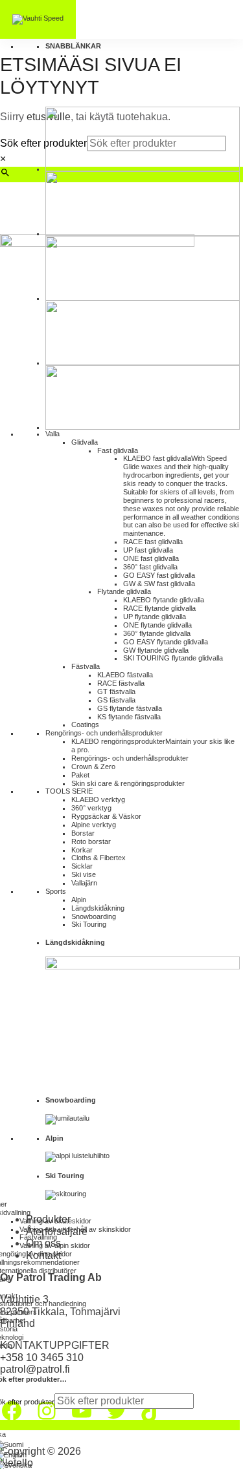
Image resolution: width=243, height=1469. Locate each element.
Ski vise (83, 874)
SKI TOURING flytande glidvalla (173, 658)
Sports (55, 891)
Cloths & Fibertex (98, 857)
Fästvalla (85, 666)
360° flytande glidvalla (157, 633)
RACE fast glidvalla (153, 541)
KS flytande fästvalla (129, 717)
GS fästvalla (116, 700)
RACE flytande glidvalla (159, 608)
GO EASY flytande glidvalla (165, 642)
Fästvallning (38, 1237)
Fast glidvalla (117, 450)
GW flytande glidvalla (156, 650)
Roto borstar (91, 841)
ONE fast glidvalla (151, 558)
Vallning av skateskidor (55, 1221)
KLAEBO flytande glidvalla (163, 600)
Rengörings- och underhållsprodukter (104, 733)
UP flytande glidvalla (154, 616)
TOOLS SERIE (69, 791)
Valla (52, 434)
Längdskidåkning (97, 908)
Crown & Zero (93, 766)
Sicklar (82, 866)
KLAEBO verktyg (98, 799)
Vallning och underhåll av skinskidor (75, 1229)
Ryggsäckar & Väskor (106, 816)
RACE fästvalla (121, 683)
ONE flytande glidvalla (157, 625)
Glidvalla (84, 442)
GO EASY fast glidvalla (159, 575)
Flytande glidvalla (124, 591)
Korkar (82, 850)
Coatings (85, 724)
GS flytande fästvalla (129, 708)
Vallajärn (84, 883)
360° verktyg (91, 808)
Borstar (83, 833)
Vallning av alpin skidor (54, 1245)
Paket (80, 775)
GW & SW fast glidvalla (159, 583)
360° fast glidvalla (150, 567)
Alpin (78, 900)
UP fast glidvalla (148, 550)
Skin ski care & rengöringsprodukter (128, 783)
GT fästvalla (116, 691)
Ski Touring (88, 924)
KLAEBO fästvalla (125, 675)
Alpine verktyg (93, 825)
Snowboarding (93, 916)
